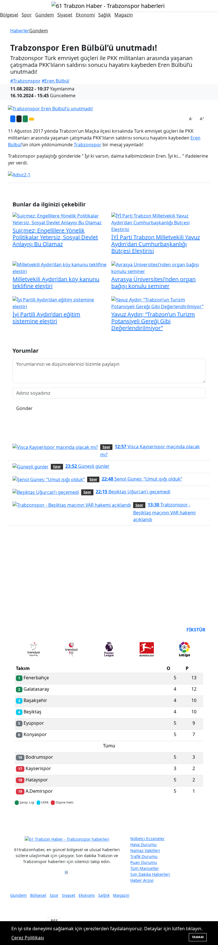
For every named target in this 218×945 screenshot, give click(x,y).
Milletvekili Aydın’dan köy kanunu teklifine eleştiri (55, 282)
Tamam (198, 937)
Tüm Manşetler (144, 868)
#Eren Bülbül (55, 81)
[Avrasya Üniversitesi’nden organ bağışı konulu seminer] (158, 267)
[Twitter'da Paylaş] (19, 118)
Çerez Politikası (27, 938)
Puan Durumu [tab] (30, 630)
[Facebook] (65, 872)
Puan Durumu (143, 862)
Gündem (44, 15)
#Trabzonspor (25, 81)
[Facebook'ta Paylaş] (12, 118)
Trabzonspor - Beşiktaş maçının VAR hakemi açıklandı (164, 512)
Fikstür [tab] (196, 630)
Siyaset (64, 15)
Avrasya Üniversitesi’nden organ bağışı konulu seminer (153, 282)
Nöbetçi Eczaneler (147, 838)
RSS (54, 920)
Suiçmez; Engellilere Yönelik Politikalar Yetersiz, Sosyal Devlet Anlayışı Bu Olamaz (55, 237)
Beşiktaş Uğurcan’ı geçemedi (133, 492)
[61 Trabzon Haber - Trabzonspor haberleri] (108, 5)
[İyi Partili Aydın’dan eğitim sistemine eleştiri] (59, 302)
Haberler (19, 31)
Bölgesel (9, 15)
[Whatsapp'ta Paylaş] (25, 118)
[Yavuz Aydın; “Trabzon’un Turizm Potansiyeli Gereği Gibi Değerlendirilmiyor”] (158, 302)
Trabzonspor (87, 144)
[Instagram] (68, 872)
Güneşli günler (87, 466)
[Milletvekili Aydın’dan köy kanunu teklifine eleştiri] (59, 267)
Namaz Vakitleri (145, 850)
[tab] (34, 650)
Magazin (123, 15)
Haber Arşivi (142, 880)
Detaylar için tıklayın (109, 819)
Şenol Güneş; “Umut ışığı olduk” (142, 479)
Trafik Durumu (144, 856)
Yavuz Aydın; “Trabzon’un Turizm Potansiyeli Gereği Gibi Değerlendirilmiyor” (153, 321)
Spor (27, 15)
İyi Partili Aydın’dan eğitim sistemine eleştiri (46, 317)
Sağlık (104, 15)
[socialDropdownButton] (31, 119)
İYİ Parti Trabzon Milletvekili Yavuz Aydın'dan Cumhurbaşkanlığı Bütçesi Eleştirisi (155, 244)
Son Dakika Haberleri (150, 874)
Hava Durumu (143, 844)
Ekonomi (85, 15)
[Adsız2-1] (19, 174)
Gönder (24, 408)
